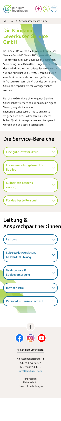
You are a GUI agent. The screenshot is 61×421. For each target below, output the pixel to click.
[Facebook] (19, 338)
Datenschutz (30, 382)
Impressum (30, 378)
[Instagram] (30, 338)
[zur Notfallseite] (38, 8)
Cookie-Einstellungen (31, 386)
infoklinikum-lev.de (30, 371)
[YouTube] (41, 338)
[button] (30, 152)
